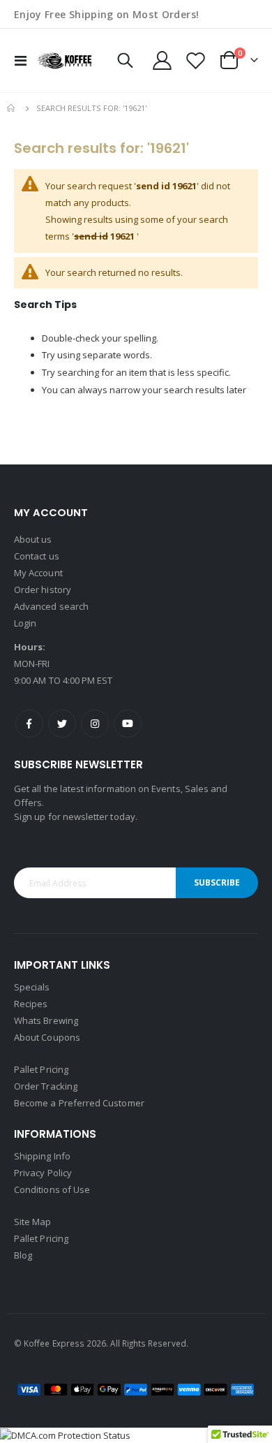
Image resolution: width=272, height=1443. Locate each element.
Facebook (29, 724)
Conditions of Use (52, 1189)
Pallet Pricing (41, 1069)
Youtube (128, 724)
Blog (23, 1255)
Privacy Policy (43, 1172)
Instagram (95, 724)
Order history (42, 589)
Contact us (36, 556)
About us (33, 539)
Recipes (30, 1003)
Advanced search (51, 606)
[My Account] (162, 60)
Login (25, 623)
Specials (32, 987)
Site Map (33, 1221)
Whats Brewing (46, 1020)
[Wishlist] (195, 60)
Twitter (62, 724)
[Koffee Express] (64, 60)
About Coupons (47, 1037)
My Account (38, 572)
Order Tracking (45, 1086)
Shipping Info (42, 1156)
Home (12, 108)
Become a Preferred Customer (79, 1103)
